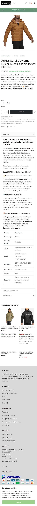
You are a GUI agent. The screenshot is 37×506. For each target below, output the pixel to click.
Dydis (2, 100)
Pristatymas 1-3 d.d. (18, 10)
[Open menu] (14, 3)
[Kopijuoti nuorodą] (14, 126)
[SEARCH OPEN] (26, 3)
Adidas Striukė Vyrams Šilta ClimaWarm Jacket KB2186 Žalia (9, 327)
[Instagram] (6, 466)
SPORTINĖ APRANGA (6, 56)
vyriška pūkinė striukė (18, 121)
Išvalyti (3, 106)
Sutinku (18, 502)
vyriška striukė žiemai (6, 123)
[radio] (3, 103)
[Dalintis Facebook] (7, 126)
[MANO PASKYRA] (35, 3)
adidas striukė (18, 119)
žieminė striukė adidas (17, 123)
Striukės (22, 56)
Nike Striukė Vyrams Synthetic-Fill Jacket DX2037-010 (26, 327)
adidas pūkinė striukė (10, 119)
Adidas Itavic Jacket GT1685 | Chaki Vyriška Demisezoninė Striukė (26, 353)
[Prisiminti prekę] (35, 112)
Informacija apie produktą (10, 291)
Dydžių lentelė (7, 295)
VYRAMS (16, 56)
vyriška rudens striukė (29, 121)
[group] (9, 316)
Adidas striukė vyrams (27, 119)
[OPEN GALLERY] (18, 32)
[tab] (18, 134)
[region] (18, 495)
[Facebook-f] (3, 466)
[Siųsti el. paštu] (11, 126)
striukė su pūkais (9, 121)
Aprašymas (6, 134)
